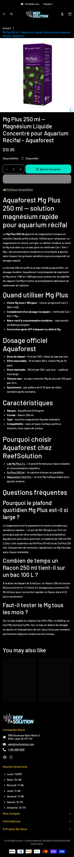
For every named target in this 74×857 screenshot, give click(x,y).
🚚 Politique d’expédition (18, 189)
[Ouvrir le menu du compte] (62, 14)
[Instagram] (11, 757)
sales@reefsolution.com (21, 744)
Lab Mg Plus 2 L (16, 463)
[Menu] (4, 14)
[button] (37, 179)
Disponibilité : (11, 158)
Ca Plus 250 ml (15, 472)
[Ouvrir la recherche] (11, 14)
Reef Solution (17, 840)
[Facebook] (5, 757)
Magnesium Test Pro (19, 476)
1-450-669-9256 (16, 749)
